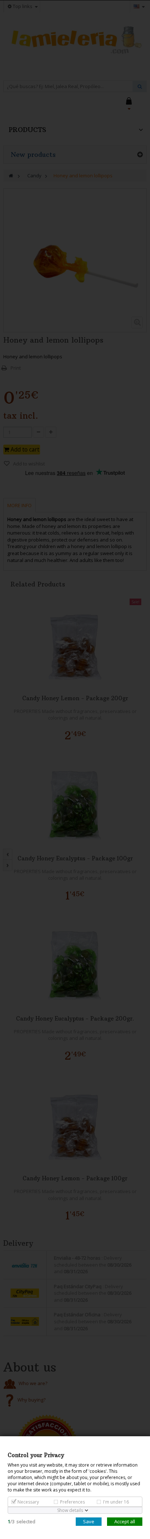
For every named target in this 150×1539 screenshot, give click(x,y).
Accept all (124, 1521)
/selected (21, 1521)
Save (88, 1521)
